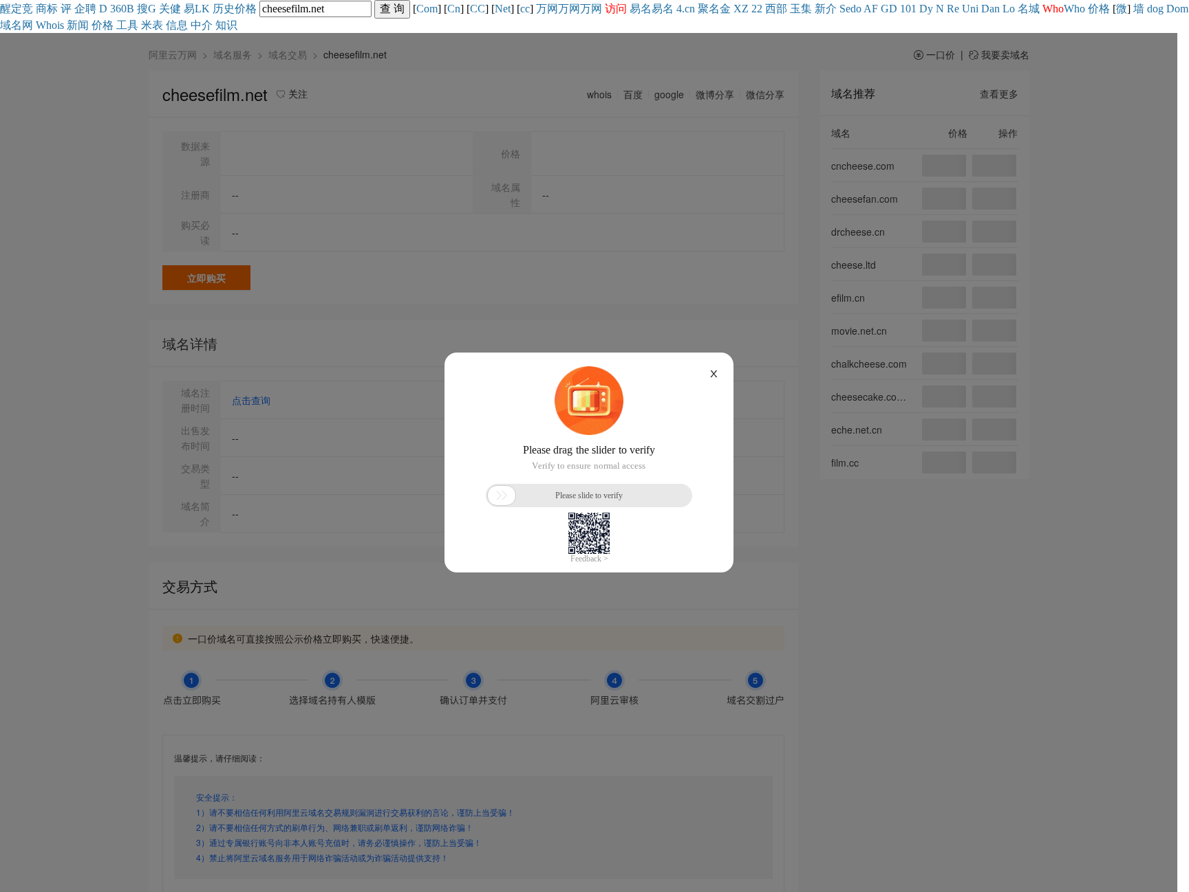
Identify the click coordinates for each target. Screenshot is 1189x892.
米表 (152, 25)
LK (202, 8)
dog (1155, 8)
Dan (990, 8)
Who (1074, 8)
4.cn (685, 8)
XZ (741, 8)
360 (118, 8)
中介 (202, 25)
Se (844, 8)
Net (503, 8)
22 (756, 8)
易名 (641, 8)
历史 (224, 8)
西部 (776, 8)
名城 (1029, 8)
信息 (177, 25)
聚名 (709, 8)
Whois (50, 25)
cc (525, 8)
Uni (970, 8)
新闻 (78, 25)
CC (477, 8)
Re (953, 8)
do (855, 8)
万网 (547, 8)
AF (871, 8)
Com (427, 8)
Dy (926, 8)
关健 (170, 8)
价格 (246, 8)
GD (889, 8)
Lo (1009, 8)
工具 (127, 25)
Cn (453, 8)
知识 (226, 25)
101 (908, 8)
